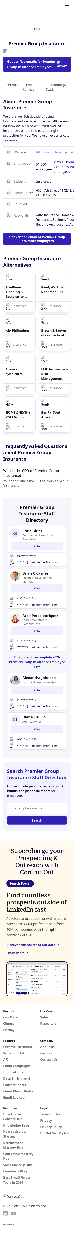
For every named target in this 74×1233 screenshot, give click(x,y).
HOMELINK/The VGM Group (18, 414)
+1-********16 (27, 641)
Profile (11, 85)
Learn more (15, 953)
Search (37, 820)
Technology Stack (56, 87)
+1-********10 (27, 700)
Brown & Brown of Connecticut (53, 332)
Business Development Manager (37, 579)
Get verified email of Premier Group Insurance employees (37, 239)
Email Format (28, 87)
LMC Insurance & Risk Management (54, 374)
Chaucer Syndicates (14, 371)
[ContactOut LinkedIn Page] (5, 1213)
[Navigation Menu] (67, 6)
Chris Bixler (32, 530)
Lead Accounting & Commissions (34, 622)
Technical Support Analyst (39, 682)
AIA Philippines (18, 330)
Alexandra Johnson (39, 677)
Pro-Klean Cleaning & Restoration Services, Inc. (16, 292)
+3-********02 (27, 556)
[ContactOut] (22, 6)
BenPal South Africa (52, 414)
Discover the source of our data (30, 945)
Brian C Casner (35, 573)
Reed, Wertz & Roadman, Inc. (52, 289)
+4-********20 (27, 739)
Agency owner (31, 721)
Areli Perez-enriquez (40, 615)
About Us (47, 1047)
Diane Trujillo (34, 717)
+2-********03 (27, 598)
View (37, 546)
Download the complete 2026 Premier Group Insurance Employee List (37, 662)
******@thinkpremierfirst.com (37, 562)
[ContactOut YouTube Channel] (13, 1213)
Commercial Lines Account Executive (39, 537)
